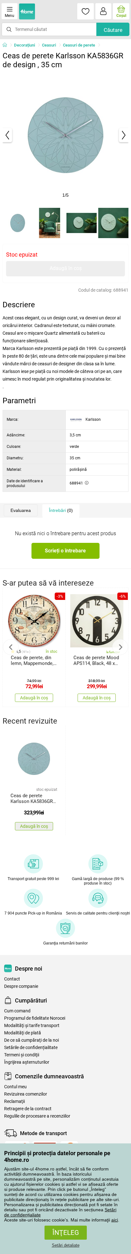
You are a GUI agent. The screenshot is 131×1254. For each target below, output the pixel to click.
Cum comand (17, 1011)
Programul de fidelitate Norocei (34, 1018)
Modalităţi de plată (22, 1033)
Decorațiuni (24, 45)
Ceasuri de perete (79, 45)
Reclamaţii (14, 1101)
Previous (11, 647)
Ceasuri (49, 45)
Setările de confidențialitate (31, 1047)
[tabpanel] (65, 135)
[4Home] (7, 45)
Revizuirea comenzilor (25, 1094)
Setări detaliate (65, 1245)
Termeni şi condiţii (21, 1055)
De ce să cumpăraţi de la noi (31, 1040)
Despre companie (21, 986)
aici (114, 1219)
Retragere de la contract (28, 1108)
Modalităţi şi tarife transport (31, 1025)
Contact (12, 979)
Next (120, 647)
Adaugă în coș (66, 268)
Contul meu (15, 1086)
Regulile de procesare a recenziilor (37, 1116)
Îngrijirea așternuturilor (26, 1062)
